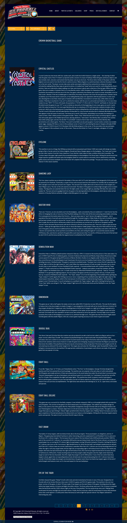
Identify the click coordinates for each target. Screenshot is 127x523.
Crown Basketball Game (50, 40)
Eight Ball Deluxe (47, 395)
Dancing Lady (45, 173)
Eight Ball (43, 362)
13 (112, 505)
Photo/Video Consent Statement (22, 517)
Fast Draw (43, 426)
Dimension (43, 297)
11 (101, 505)
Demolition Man (46, 246)
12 (106, 505)
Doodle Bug (44, 328)
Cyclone (42, 142)
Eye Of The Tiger (46, 472)
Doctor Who (44, 204)
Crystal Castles (46, 68)
